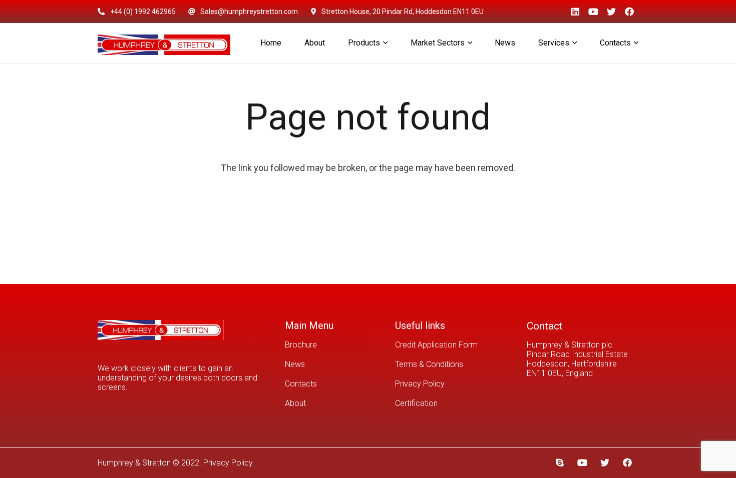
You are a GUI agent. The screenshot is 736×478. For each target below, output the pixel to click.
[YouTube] (593, 11)
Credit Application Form (436, 345)
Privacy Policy (420, 383)
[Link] (164, 43)
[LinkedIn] (575, 11)
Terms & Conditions (429, 364)
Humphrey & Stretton (134, 463)
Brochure (301, 345)
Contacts (301, 383)
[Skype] (559, 463)
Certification (416, 403)
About (295, 403)
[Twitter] (611, 11)
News (295, 364)
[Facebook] (629, 11)
